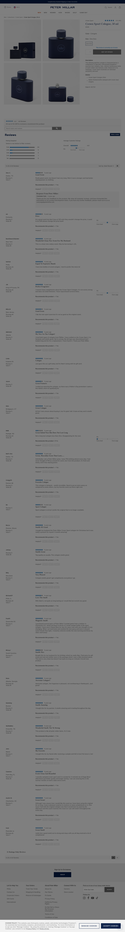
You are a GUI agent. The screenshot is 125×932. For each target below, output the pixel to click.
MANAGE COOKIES (89, 926)
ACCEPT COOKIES (110, 926)
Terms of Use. (44, 929)
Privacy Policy (31, 929)
